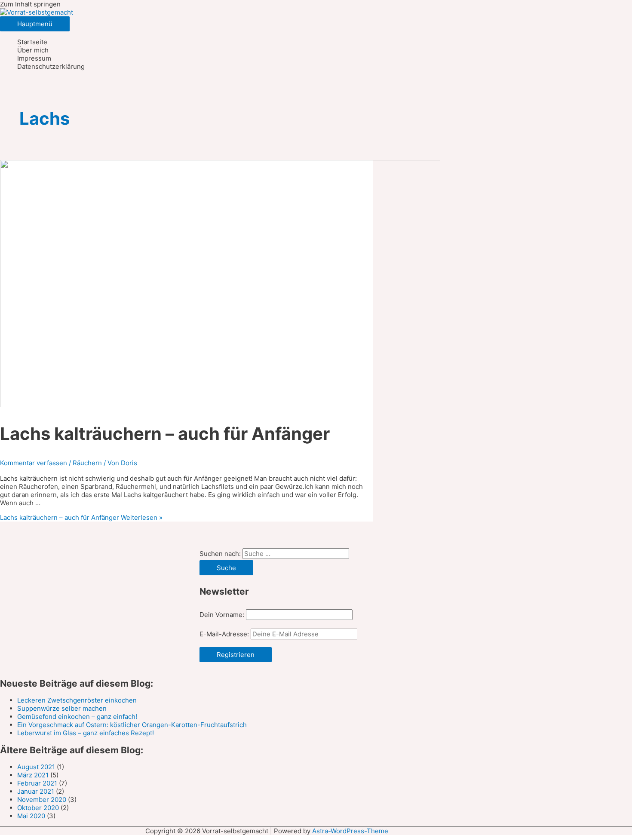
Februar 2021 (37, 783)
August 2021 (36, 767)
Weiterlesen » (81, 517)
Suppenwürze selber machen (62, 708)
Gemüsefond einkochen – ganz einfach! (77, 716)
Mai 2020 (31, 816)
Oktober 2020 (38, 808)
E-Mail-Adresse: (225, 634)
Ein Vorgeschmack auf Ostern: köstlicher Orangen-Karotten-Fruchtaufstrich (132, 725)
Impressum (34, 58)
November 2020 (41, 799)
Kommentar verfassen (33, 463)
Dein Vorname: (221, 615)
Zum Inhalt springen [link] (30, 4)
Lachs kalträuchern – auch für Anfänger (165, 433)
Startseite (32, 42)
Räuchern (87, 463)
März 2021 (33, 775)
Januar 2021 (35, 791)
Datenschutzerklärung (51, 66)
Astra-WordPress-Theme (350, 831)
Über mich (33, 50)
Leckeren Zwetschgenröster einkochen (77, 700)
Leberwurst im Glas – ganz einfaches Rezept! (85, 733)
